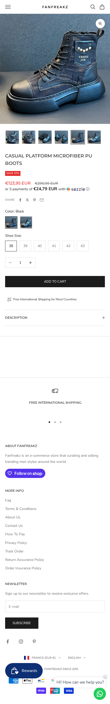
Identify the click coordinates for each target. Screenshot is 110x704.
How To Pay (15, 534)
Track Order (14, 551)
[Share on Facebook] (20, 200)
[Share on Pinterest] (34, 200)
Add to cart (55, 281)
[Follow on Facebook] (7, 641)
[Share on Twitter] (27, 200)
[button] (55, 189)
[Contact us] (100, 694)
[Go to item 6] (94, 137)
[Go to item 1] (12, 137)
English (74, 657)
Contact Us (14, 525)
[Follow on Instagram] (21, 641)
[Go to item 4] (61, 137)
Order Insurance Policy (23, 568)
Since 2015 (70, 669)
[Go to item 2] (28, 137)
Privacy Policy (16, 542)
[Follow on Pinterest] (34, 641)
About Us (12, 517)
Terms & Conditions (21, 508)
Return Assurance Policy (24, 559)
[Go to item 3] (45, 137)
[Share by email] (42, 200)
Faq (8, 500)
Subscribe (22, 623)
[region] (55, 400)
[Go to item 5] (78, 137)
